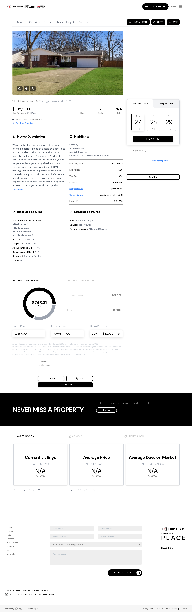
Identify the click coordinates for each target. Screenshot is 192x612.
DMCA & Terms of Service (167, 609)
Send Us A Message (122, 572)
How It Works (12, 542)
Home (9, 527)
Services (10, 539)
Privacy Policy (147, 609)
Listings (10, 531)
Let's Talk (11, 554)
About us (11, 546)
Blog (8, 550)
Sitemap (184, 609)
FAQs (9, 535)
